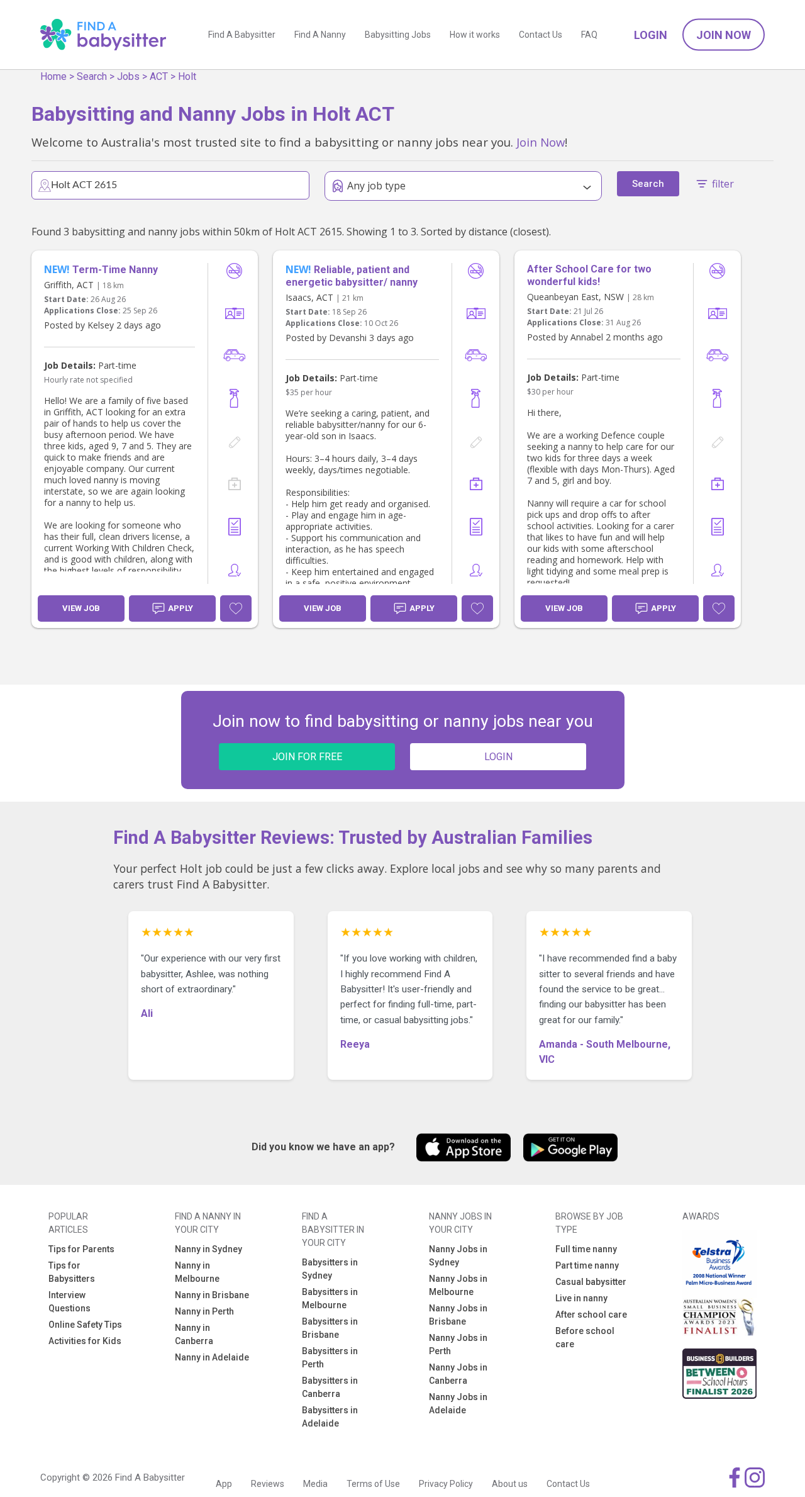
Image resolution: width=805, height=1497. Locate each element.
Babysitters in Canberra (330, 1387)
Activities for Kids (84, 1341)
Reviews (267, 1484)
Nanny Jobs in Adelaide (458, 1403)
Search (92, 76)
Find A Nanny (320, 35)
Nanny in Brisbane (212, 1295)
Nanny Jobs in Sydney (458, 1255)
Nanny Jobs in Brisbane (458, 1314)
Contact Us (540, 35)
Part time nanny (587, 1265)
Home (53, 76)
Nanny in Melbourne (197, 1272)
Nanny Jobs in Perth (458, 1344)
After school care (591, 1314)
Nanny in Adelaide (212, 1357)
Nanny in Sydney (208, 1249)
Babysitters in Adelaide (330, 1416)
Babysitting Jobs (398, 35)
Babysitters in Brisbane (330, 1328)
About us (510, 1484)
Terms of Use (373, 1484)
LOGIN (498, 757)
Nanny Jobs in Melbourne (458, 1285)
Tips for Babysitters (71, 1272)
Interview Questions (69, 1301)
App (224, 1484)
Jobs (128, 76)
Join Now (723, 35)
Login (650, 35)
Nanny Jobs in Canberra (458, 1374)
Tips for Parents (81, 1249)
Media (315, 1484)
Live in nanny (581, 1298)
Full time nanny (586, 1249)
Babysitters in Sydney (330, 1269)
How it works (475, 35)
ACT (159, 76)
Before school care (584, 1337)
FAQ (589, 35)
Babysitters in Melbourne (330, 1298)
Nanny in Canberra (194, 1334)
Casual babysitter (590, 1282)
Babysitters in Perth (330, 1357)
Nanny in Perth (204, 1311)
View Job (81, 608)
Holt (187, 76)
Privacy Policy (446, 1484)
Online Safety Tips (85, 1325)
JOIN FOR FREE (307, 757)
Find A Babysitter (241, 35)
